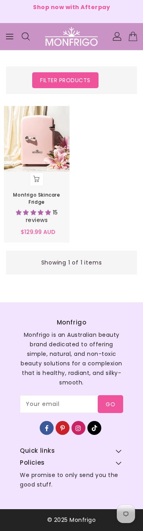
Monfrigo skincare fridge (36, 198)
